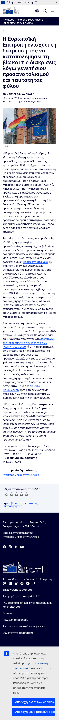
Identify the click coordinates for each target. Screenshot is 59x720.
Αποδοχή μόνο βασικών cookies (35, 711)
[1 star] (6, 494)
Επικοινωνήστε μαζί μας (17, 589)
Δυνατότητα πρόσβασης (18, 632)
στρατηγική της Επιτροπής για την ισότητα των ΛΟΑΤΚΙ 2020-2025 (29, 342)
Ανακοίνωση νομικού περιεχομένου (24, 626)
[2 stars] (9, 494)
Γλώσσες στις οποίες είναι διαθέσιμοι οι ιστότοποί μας (27, 604)
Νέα (8, 30)
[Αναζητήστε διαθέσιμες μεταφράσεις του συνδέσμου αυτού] (50, 262)
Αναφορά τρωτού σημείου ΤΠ (21, 596)
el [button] (37, 10)
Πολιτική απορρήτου (15, 619)
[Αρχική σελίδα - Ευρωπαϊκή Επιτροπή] (11, 10)
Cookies (7, 613)
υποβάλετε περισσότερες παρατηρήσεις (21, 504)
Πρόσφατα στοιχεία (35, 261)
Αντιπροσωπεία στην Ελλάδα (21, 474)
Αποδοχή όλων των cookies (34, 702)
